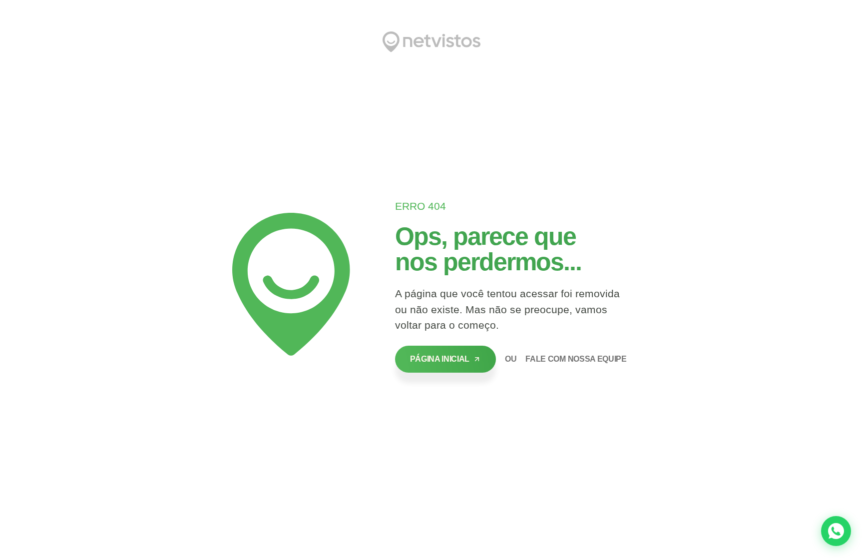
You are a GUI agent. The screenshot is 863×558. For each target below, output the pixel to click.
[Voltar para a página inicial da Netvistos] (431, 41)
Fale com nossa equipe (575, 359)
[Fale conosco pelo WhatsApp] (836, 531)
